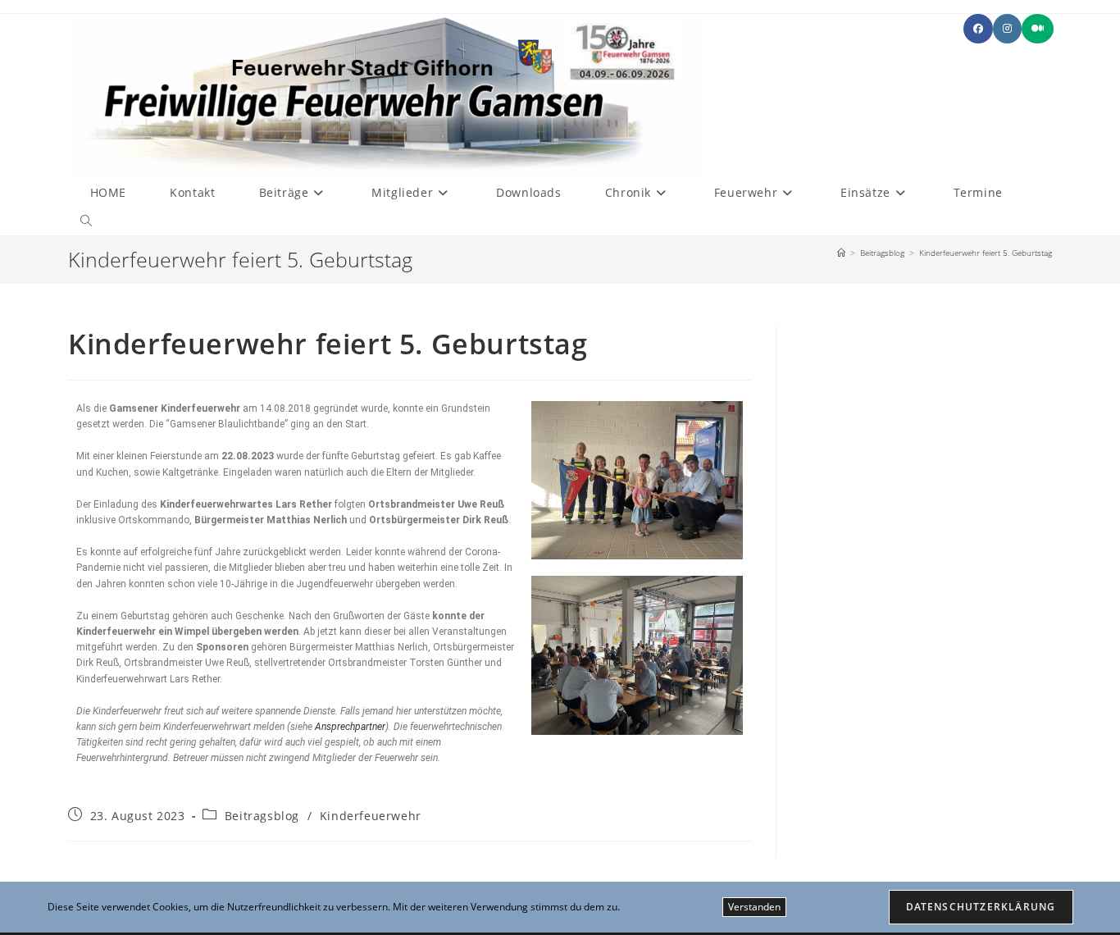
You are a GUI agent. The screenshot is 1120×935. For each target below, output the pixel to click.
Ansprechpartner (350, 726)
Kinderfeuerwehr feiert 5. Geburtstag (985, 252)
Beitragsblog (262, 815)
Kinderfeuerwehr (370, 815)
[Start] (841, 252)
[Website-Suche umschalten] (86, 221)
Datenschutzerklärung (981, 907)
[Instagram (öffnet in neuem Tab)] (1007, 28)
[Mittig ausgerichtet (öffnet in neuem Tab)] (1038, 28)
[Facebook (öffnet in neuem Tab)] (978, 28)
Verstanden (754, 907)
